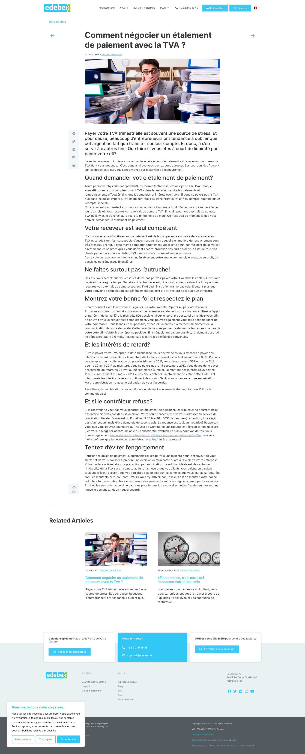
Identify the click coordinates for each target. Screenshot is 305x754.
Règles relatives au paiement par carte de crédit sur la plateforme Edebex (224, 745)
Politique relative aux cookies (39, 730)
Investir (123, 8)
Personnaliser (23, 739)
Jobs (120, 695)
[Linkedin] (240, 691)
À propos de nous (127, 682)
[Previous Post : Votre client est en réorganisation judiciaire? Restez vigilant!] (52, 35)
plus (163, 8)
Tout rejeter (45, 739)
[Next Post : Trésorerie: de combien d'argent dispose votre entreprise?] (253, 35)
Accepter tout (69, 739)
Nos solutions (107, 8)
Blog (120, 686)
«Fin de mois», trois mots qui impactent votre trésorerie (181, 580)
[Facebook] (229, 691)
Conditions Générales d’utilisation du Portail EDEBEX (214, 740)
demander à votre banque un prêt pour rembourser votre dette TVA (155, 435)
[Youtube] (252, 691)
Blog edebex (57, 21)
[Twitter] (235, 691)
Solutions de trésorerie (94, 682)
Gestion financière (111, 54)
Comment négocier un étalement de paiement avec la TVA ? (114, 580)
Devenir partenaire (144, 8)
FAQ (120, 690)
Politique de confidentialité (203, 735)
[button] (255, 8)
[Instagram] (246, 691)
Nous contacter (126, 699)
